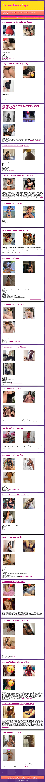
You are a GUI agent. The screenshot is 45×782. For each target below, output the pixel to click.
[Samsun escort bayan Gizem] (12, 313)
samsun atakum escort (28, 12)
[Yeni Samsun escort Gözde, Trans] (12, 154)
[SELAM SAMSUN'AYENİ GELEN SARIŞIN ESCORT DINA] (12, 116)
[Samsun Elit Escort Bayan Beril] (12, 629)
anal (8, 17)
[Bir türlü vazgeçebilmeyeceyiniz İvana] (12, 184)
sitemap (34, 777)
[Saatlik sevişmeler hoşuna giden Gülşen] (12, 712)
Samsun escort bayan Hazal (13, 388)
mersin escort (20, 12)
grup (42, 17)
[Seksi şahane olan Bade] (12, 741)
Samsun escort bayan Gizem (13, 304)
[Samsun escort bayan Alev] (12, 212)
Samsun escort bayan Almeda (14, 347)
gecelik (30, 17)
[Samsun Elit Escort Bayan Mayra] (12, 503)
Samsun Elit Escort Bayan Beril (15, 620)
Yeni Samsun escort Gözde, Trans (15, 146)
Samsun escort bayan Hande (13, 582)
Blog (15, 12)
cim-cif (24, 17)
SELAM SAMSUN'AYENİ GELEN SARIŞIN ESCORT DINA (20, 107)
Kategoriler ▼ (5, 13)
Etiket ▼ (36, 12)
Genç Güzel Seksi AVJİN (12, 537)
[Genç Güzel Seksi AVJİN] (12, 546)
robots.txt (29, 777)
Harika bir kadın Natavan (12, 428)
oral (12, 17)
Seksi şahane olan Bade (11, 732)
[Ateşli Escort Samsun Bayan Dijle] (12, 72)
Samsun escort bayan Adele (13, 455)
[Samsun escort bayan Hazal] (12, 397)
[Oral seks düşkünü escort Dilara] (12, 239)
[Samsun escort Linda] (12, 266)
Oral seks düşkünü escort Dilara (15, 230)
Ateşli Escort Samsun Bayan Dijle (15, 63)
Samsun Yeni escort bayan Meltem (16, 662)
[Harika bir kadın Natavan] (12, 436)
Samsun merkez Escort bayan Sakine (17, 22)
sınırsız (3, 17)
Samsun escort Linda (10, 258)
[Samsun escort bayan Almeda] (12, 355)
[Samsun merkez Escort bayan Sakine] (12, 30)
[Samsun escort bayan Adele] (12, 463)
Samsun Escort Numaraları (8, 12)
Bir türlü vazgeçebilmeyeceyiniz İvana (17, 175)
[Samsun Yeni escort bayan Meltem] (12, 670)
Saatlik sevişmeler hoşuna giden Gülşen (18, 704)
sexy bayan (36, 17)
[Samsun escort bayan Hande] (12, 590)
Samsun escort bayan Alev (12, 203)
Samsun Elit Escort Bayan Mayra (15, 495)
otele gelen (18, 17)
